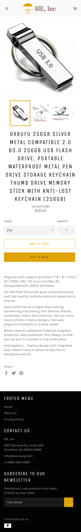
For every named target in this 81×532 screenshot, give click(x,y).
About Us (10, 413)
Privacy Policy (14, 419)
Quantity (62, 221)
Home (8, 407)
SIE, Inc (24, 519)
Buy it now (39, 257)
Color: (8, 221)
